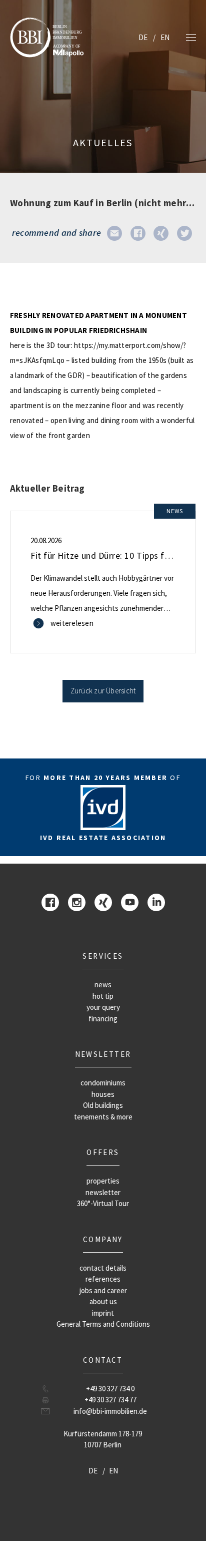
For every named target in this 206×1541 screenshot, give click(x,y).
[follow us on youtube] (129, 902)
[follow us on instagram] (77, 902)
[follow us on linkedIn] (156, 902)
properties (103, 1181)
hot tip (103, 996)
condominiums (103, 1082)
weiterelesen (72, 623)
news (103, 984)
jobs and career (103, 1290)
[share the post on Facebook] (138, 232)
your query (103, 1007)
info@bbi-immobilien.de (110, 1411)
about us (103, 1301)
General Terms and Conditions (103, 1324)
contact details (103, 1268)
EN (165, 37)
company (103, 1239)
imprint (103, 1313)
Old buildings (103, 1105)
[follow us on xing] (103, 902)
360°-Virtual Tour (103, 1203)
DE (143, 37)
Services (102, 956)
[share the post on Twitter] (184, 232)
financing (103, 1018)
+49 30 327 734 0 (110, 1388)
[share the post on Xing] (161, 232)
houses (103, 1094)
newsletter (103, 1054)
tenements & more (103, 1116)
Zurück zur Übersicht (103, 690)
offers (102, 1152)
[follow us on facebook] (50, 902)
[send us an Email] (114, 232)
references (103, 1279)
